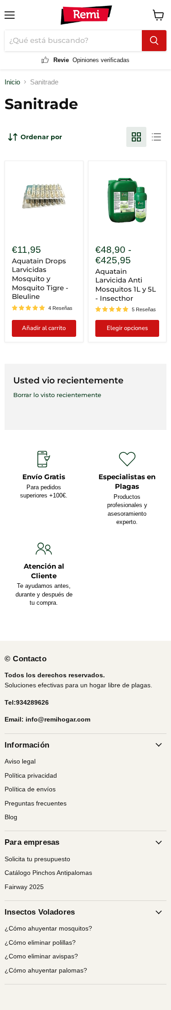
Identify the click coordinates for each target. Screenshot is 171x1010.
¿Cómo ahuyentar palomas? (46, 970)
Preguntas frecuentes (36, 803)
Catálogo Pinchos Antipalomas (48, 872)
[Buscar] (154, 40)
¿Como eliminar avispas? (41, 956)
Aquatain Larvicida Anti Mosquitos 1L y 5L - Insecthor (125, 285)
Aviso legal (20, 761)
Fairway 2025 (24, 886)
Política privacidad (31, 775)
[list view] (156, 137)
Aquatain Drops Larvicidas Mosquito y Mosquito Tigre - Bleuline (40, 278)
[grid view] (136, 137)
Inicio (12, 82)
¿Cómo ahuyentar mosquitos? (48, 928)
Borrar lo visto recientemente (57, 395)
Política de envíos (30, 789)
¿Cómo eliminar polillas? (40, 942)
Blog (11, 817)
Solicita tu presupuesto (37, 859)
